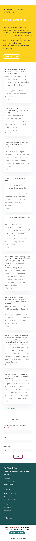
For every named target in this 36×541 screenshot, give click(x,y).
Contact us (11, 57)
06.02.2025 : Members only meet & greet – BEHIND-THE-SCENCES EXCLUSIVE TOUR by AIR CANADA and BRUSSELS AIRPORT (17, 261)
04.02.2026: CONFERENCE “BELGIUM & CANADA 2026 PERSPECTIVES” (15, 72)
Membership (7, 510)
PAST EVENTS (14, 527)
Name (6, 428)
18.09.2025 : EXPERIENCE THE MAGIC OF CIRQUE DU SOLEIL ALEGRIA (16, 144)
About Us (6, 513)
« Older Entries (9, 408)
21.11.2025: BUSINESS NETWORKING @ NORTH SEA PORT (16, 111)
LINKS (27, 530)
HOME (6, 527)
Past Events (7, 507)
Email (6, 437)
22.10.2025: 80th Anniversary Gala (17, 217)
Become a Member (17, 532)
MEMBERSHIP (25, 527)
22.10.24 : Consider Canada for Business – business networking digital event (17, 376)
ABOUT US (8, 530)
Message (7, 447)
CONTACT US (18, 530)
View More (9, 99)
